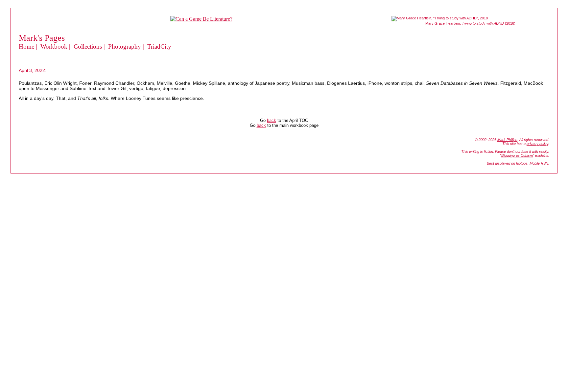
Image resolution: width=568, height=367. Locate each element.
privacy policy (537, 144)
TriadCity (159, 46)
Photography (124, 46)
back (271, 120)
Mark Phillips (507, 140)
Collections (88, 46)
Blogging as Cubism (517, 155)
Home (26, 46)
